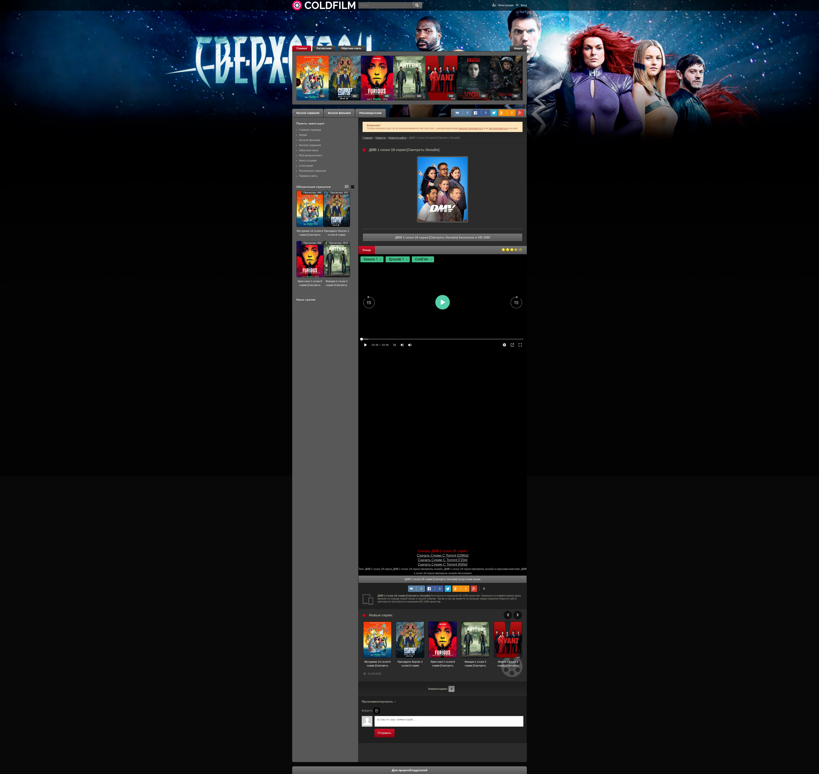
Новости (380, 137)
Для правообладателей (409, 770)
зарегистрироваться (470, 128)
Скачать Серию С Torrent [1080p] (442, 555)
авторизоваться (498, 128)
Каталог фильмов (339, 113)
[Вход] (376, 710)
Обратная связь (351, 48)
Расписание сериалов (312, 170)
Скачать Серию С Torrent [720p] (442, 560)
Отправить (384, 733)
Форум (518, 48)
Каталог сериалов (307, 113)
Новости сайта (397, 137)
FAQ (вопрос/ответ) (310, 155)
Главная (301, 48)
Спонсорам (306, 165)
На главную (324, 5)
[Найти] (417, 5)
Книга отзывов (308, 160)
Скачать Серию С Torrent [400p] (442, 564)
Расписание (324, 48)
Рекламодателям (370, 113)
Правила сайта (308, 175)
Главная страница (310, 129)
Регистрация (506, 5)
